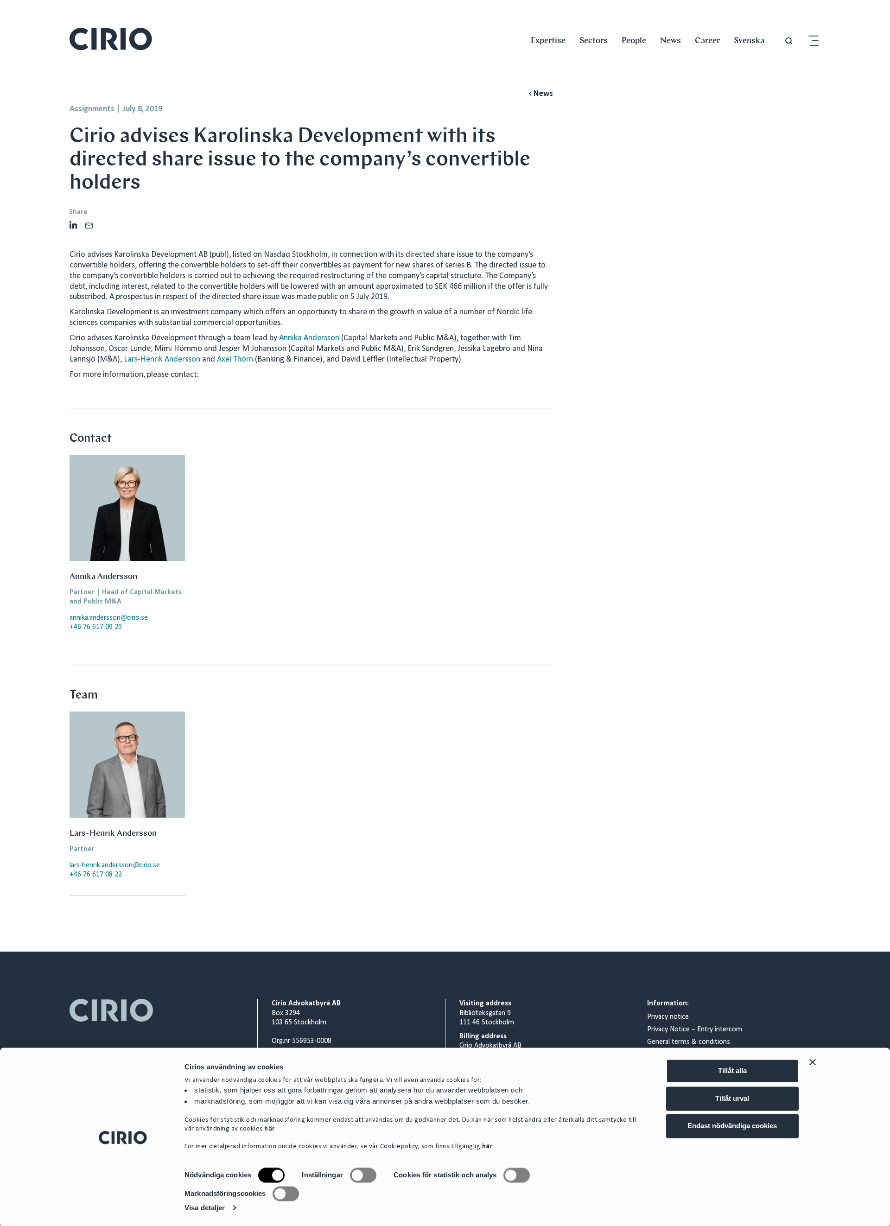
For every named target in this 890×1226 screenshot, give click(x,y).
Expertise (548, 40)
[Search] (789, 41)
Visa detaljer (204, 1208)
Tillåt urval (732, 1098)
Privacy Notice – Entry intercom (694, 1029)
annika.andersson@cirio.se (109, 618)
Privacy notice (668, 1017)
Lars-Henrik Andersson (162, 359)
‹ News (541, 93)
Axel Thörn (235, 359)
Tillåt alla (732, 1070)
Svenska (749, 40)
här (269, 1129)
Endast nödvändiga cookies (732, 1126)
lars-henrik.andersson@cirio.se (115, 865)
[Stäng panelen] (812, 1062)
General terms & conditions (688, 1042)
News (670, 40)
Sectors (593, 40)
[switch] (363, 1175)
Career (707, 40)
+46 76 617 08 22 (96, 874)
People (634, 40)
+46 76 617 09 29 (96, 627)
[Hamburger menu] (813, 41)
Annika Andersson (310, 338)
